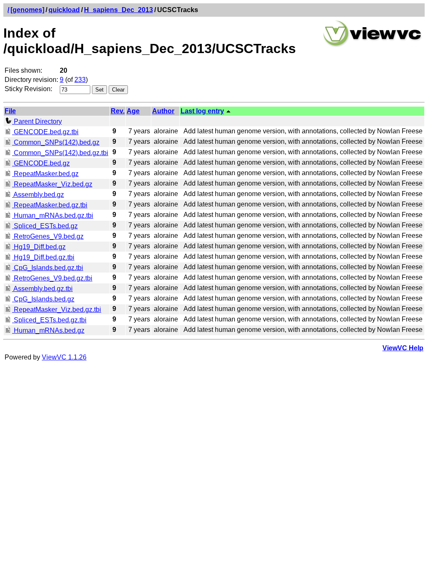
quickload (64, 9)
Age (133, 111)
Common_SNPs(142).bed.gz (55, 142)
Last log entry (202, 111)
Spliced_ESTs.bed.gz (45, 225)
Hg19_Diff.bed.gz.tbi (43, 257)
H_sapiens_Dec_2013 (118, 9)
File (10, 111)
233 (80, 79)
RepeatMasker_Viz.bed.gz (52, 184)
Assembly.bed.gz (38, 194)
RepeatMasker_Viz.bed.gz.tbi (56, 309)
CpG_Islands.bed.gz (43, 299)
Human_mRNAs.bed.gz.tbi (52, 215)
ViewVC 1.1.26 (64, 357)
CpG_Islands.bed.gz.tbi (47, 267)
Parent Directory (37, 121)
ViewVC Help (402, 348)
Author (163, 111)
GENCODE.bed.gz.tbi (45, 131)
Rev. (118, 111)
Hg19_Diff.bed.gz (39, 246)
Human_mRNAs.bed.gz (48, 330)
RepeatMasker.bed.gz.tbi (49, 205)
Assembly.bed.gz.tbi (42, 288)
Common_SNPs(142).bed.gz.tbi (60, 152)
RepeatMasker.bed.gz (45, 173)
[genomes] (27, 9)
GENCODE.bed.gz (41, 163)
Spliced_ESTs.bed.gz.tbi (49, 320)
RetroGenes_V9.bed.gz (48, 236)
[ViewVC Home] (372, 45)
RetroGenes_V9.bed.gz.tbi (52, 278)
